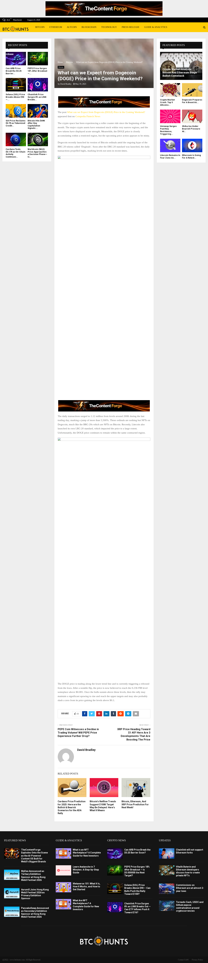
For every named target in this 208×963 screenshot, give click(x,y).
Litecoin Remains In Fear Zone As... (170, 156)
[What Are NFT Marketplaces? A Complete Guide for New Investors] (63, 904)
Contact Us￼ (183, 960)
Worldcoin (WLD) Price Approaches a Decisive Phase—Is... (37, 153)
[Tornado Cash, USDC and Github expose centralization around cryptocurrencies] (166, 906)
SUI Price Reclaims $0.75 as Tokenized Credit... (15, 123)
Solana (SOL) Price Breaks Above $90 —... (15, 97)
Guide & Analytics (155, 27)
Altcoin (72, 27)
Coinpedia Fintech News (87, 116)
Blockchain (89, 27)
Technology (109, 27)
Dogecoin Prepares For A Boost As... (192, 101)
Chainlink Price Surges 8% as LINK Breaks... (37, 97)
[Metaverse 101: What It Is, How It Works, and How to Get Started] (63, 887)
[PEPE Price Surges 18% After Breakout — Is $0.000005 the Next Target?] (38, 58)
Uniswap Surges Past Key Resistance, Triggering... (168, 130)
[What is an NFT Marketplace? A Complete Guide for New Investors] (63, 853)
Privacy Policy (197, 960)
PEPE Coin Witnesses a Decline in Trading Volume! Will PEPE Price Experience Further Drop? (78, 733)
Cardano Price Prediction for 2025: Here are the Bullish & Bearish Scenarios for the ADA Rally (71, 807)
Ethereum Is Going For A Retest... (191, 156)
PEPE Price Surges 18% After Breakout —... (37, 71)
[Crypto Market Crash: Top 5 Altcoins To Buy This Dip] (170, 90)
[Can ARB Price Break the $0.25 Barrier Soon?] (16, 58)
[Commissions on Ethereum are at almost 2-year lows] (166, 889)
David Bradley (66, 84)
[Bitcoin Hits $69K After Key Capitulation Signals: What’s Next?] (38, 110)
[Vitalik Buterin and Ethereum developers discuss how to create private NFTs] (166, 870)
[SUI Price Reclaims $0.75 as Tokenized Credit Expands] (16, 110)
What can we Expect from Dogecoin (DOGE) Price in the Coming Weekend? (106, 112)
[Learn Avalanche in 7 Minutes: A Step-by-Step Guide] (63, 870)
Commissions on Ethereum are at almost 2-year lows (190, 888)
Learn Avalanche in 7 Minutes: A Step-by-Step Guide (86, 869)
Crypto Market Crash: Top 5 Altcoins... (167, 102)
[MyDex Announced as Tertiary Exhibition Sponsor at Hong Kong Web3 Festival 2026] (12, 875)
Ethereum (55, 27)
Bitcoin (40, 27)
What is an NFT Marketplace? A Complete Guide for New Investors (87, 852)
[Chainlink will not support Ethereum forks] (166, 853)
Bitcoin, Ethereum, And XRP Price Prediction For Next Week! (135, 804)
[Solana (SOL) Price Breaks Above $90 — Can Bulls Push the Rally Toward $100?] (16, 84)
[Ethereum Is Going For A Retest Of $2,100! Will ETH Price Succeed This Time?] (192, 145)
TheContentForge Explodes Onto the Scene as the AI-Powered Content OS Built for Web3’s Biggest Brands (34, 855)
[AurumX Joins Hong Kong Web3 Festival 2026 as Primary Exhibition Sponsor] (12, 893)
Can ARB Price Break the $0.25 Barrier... (13, 71)
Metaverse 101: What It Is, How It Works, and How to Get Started (86, 886)
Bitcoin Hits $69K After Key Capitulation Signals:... (36, 124)
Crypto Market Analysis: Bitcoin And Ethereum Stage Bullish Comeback (179, 72)
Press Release (130, 27)
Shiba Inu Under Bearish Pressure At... (191, 129)
